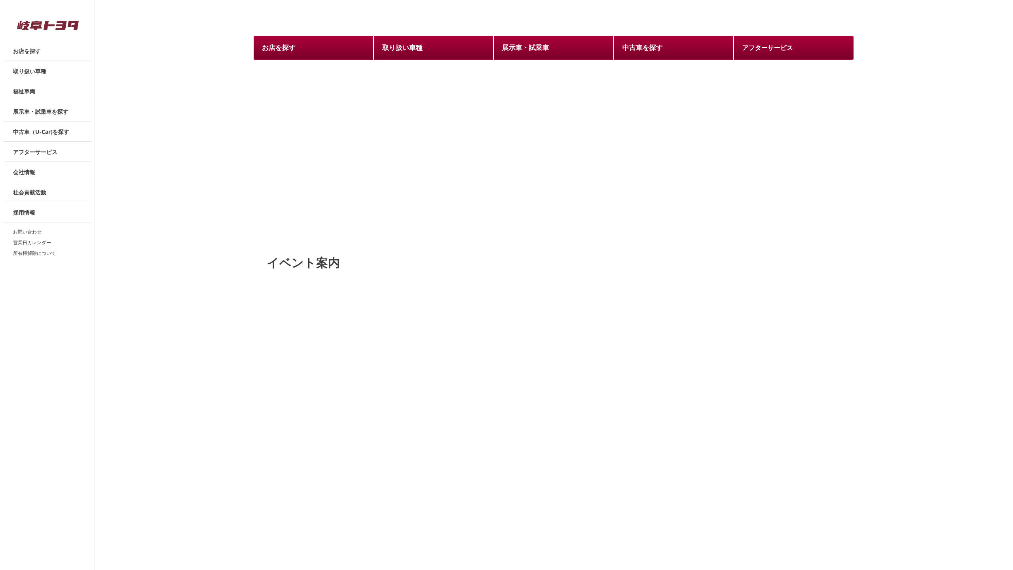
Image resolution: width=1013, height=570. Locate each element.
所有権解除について (34, 253)
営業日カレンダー (32, 242)
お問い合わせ (27, 231)
